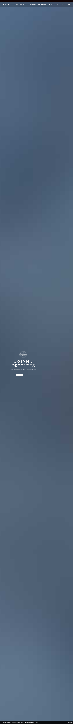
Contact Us (50, 4)
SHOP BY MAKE (32, 4)
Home (17, 4)
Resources (56, 4)
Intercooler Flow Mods (41, 4)
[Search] (62, 4)
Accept (69, 722)
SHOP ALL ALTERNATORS (24, 4)
